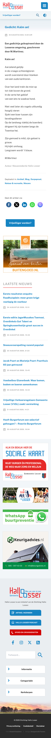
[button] (38, 15)
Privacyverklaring (13, 726)
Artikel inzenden (24, 613)
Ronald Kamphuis (16, 731)
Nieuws (27, 183)
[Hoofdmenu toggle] (44, 5)
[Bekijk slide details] (25, 254)
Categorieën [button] (27, 681)
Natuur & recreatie (13, 183)
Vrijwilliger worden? (20, 223)
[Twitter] (30, 642)
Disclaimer (40, 726)
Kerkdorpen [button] (26, 692)
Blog (27, 179)
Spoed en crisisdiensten (26, 632)
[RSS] (38, 642)
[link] (45, 15)
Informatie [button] (26, 669)
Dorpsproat (36, 179)
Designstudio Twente (38, 731)
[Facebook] (13, 642)
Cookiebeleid (28, 726)
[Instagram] (21, 642)
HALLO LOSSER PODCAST (26, 623)
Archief (20, 179)
